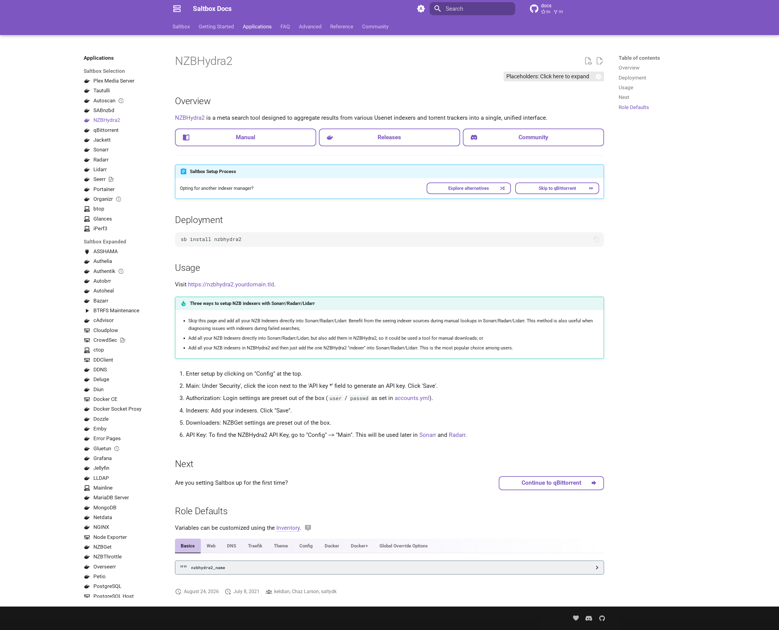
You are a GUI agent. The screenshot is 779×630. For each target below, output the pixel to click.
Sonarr (427, 434)
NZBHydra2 (190, 117)
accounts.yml (412, 398)
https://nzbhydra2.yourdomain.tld (231, 284)
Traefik (255, 546)
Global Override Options (403, 546)
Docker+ (359, 546)
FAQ (285, 26)
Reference (341, 26)
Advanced (310, 26)
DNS (231, 546)
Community (375, 26)
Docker (332, 546)
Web (211, 546)
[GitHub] (602, 618)
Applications (257, 26)
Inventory (288, 527)
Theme (281, 546)
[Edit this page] (599, 61)
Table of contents (639, 58)
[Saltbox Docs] (177, 9)
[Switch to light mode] (421, 9)
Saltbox (181, 26)
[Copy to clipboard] (596, 239)
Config (306, 546)
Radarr (457, 434)
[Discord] (589, 618)
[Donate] (576, 618)
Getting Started (216, 26)
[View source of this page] (588, 61)
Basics (188, 546)
